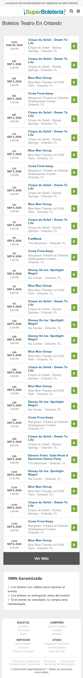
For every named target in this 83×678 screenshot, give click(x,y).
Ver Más (41, 558)
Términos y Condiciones (26, 661)
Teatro (23, 634)
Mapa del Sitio (57, 651)
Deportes (23, 626)
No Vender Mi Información (59, 664)
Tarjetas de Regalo (23, 651)
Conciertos (23, 630)
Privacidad (50, 661)
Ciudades (23, 647)
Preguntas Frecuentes (57, 643)
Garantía (57, 630)
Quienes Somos (57, 626)
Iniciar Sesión (23, 643)
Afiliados (57, 634)
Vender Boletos (57, 647)
